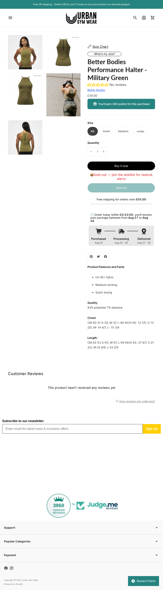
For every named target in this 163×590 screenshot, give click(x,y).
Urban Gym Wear (30, 580)
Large (140, 131)
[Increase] (103, 151)
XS (92, 131)
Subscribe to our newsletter (23, 421)
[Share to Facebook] (105, 257)
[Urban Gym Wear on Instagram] (12, 568)
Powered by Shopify (13, 584)
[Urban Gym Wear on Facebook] (6, 568)
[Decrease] (91, 151)
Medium (123, 131)
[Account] (144, 17)
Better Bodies (96, 90)
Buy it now (121, 166)
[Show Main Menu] (10, 17)
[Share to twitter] (98, 257)
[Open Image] (25, 52)
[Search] (135, 17)
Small (106, 131)
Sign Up (152, 428)
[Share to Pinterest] (91, 257)
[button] (98, 85)
